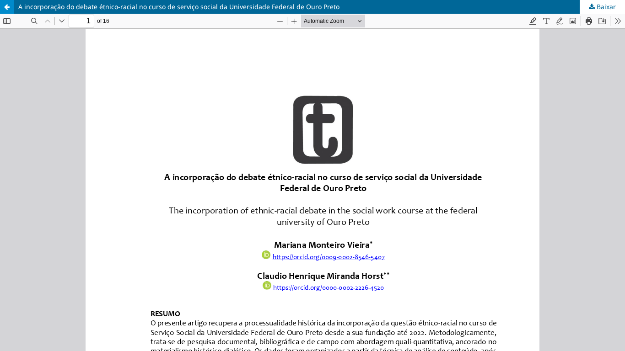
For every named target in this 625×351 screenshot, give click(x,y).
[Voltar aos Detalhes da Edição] (7, 7)
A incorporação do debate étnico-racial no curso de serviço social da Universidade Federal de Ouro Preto (178, 6)
